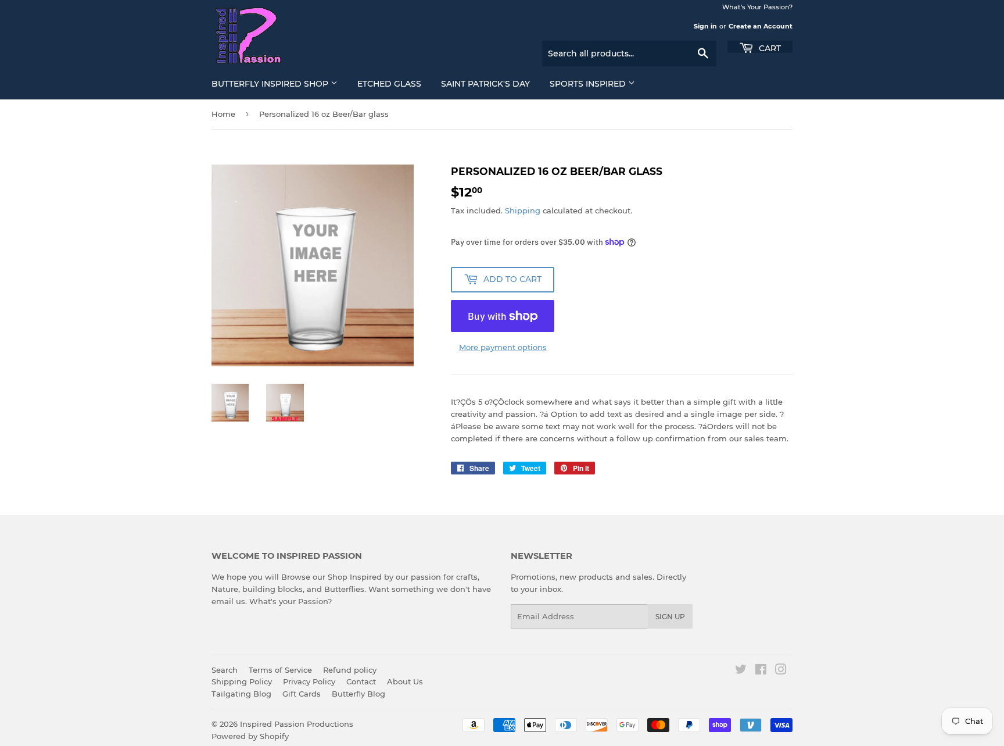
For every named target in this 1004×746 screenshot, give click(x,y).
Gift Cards (301, 693)
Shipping (522, 210)
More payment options (503, 347)
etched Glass (389, 83)
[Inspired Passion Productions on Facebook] (761, 671)
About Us (405, 681)
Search (224, 669)
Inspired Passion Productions (296, 724)
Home (223, 114)
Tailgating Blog (241, 693)
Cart (768, 47)
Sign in (705, 26)
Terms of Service (280, 669)
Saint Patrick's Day (485, 83)
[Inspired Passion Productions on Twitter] (741, 671)
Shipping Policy (241, 681)
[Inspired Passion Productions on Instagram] (781, 671)
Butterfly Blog (358, 693)
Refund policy (349, 669)
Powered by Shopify (250, 736)
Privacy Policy (309, 681)
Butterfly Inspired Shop (271, 83)
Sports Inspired (589, 83)
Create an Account (761, 26)
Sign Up (670, 616)
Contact (361, 681)
